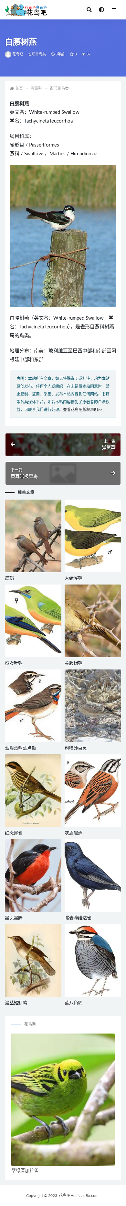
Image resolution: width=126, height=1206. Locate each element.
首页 (19, 88)
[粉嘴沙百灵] (93, 705)
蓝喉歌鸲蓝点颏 (20, 748)
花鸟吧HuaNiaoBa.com (79, 1196)
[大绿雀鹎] (93, 536)
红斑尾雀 (14, 833)
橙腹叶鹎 (14, 663)
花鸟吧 (17, 54)
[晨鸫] (33, 536)
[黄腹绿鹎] (93, 621)
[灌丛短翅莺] (33, 960)
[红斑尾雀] (33, 790)
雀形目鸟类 (37, 54)
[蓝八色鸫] (93, 960)
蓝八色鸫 (73, 1003)
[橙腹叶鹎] (33, 621)
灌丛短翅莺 (16, 1003)
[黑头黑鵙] (33, 875)
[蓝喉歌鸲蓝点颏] (33, 705)
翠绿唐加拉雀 (24, 1170)
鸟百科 (36, 88)
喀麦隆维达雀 (78, 918)
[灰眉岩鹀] (93, 790)
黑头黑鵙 (14, 918)
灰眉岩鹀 (73, 833)
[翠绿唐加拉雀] (63, 1100)
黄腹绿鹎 (73, 663)
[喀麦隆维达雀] (93, 875)
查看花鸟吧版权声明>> (82, 410)
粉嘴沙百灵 (76, 748)
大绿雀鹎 (73, 578)
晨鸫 (9, 578)
